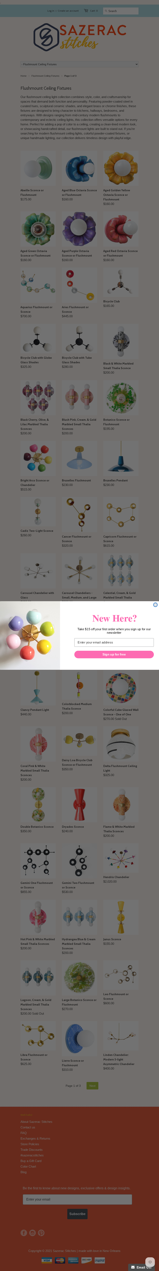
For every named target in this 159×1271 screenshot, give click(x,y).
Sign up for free (114, 654)
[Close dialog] (155, 605)
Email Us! (143, 1267)
